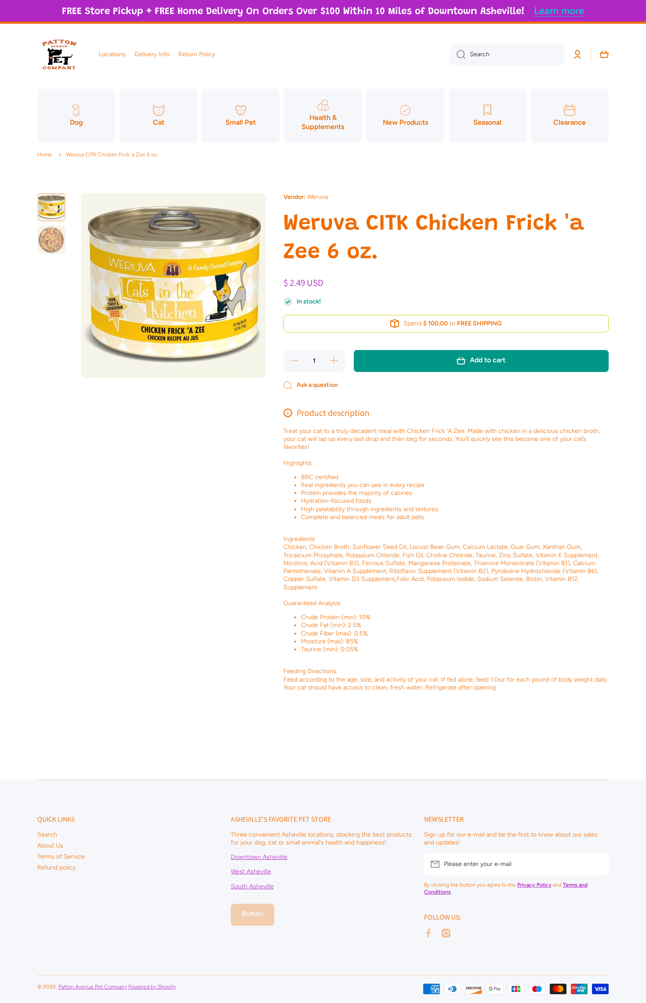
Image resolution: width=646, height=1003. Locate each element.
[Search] (457, 54)
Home (44, 155)
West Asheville (251, 871)
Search (47, 834)
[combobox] (507, 54)
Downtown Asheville (259, 857)
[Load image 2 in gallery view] (51, 240)
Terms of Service (61, 856)
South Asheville (252, 886)
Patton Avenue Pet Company (92, 987)
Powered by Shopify (152, 987)
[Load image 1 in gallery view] (51, 207)
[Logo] (59, 54)
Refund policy (56, 867)
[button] (604, 54)
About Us (50, 845)
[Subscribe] (598, 864)
